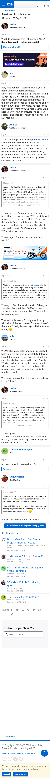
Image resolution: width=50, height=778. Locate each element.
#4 (48, 178)
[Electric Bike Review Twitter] (21, 759)
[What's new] (44, 6)
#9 (48, 487)
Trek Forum (19, 599)
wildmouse (11, 573)
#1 (48, 34)
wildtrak (10, 545)
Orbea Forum (19, 588)
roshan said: (8, 492)
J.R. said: (6, 183)
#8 (48, 459)
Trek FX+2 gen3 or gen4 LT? (23, 596)
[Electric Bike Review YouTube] (4, 759)
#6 (48, 346)
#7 (48, 398)
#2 (48, 83)
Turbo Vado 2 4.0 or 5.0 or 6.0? (25, 556)
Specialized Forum (23, 559)
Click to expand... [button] (25, 205)
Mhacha (10, 599)
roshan (8, 18)
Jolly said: (7, 403)
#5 (48, 275)
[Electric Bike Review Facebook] (10, 759)
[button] (3, 4)
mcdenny (10, 559)
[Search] (48, 6)
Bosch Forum (22, 573)
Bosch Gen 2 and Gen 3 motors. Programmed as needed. (25, 541)
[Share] (44, 34)
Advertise (29, 753)
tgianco (10, 588)
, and (13, 47)
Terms (11, 753)
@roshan (42, 139)
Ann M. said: (8, 281)
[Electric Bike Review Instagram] (15, 759)
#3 (48, 135)
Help (4, 753)
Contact (19, 753)
